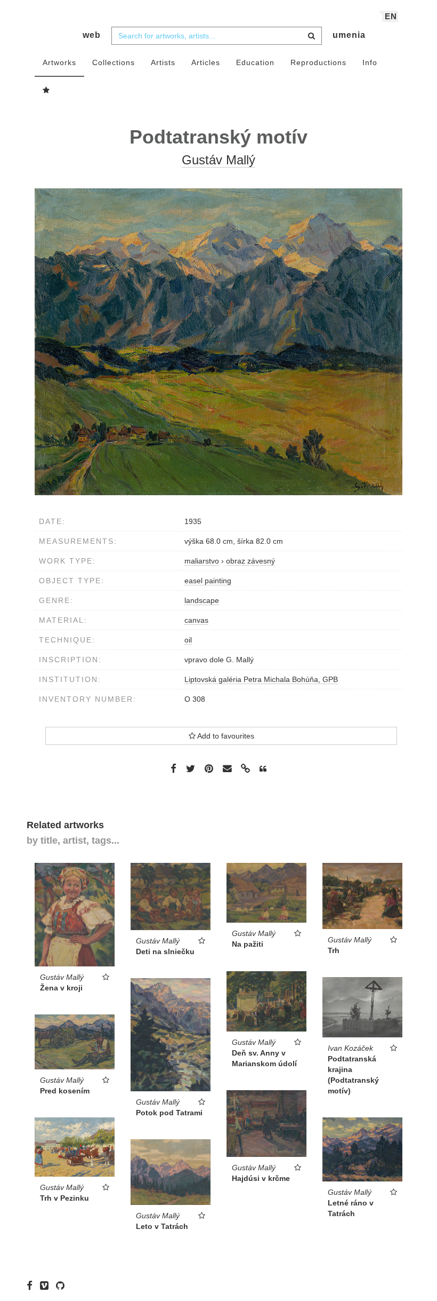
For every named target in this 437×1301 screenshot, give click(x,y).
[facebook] (32, 1285)
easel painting (207, 580)
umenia (349, 34)
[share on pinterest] (209, 768)
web (92, 34)
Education (255, 62)
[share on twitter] (190, 768)
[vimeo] (47, 1285)
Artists (163, 62)
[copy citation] (263, 769)
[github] (63, 1285)
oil (188, 640)
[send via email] (227, 768)
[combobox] (216, 36)
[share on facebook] (173, 768)
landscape (201, 600)
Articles (205, 62)
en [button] (391, 16)
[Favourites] (46, 91)
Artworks (59, 62)
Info (369, 62)
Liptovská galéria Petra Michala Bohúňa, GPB (261, 679)
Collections (113, 62)
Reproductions (318, 62)
